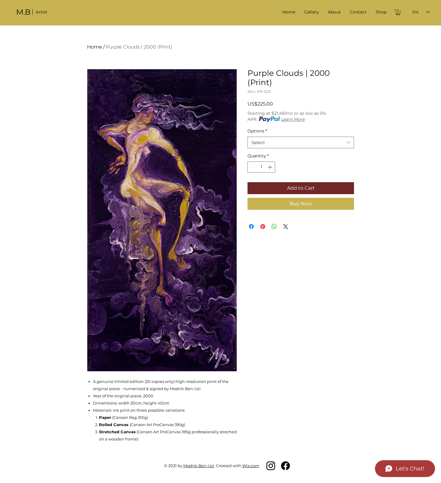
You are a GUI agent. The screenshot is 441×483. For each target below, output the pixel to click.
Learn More (293, 119)
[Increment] (270, 167)
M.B (23, 11)
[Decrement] (252, 167)
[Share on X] (285, 226)
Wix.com (250, 465)
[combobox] (301, 142)
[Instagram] (271, 466)
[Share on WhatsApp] (274, 226)
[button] (311, 11)
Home (94, 47)
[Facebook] (285, 466)
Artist (41, 12)
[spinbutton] (261, 167)
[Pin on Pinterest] (262, 226)
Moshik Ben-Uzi (198, 465)
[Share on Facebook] (251, 226)
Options (257, 131)
